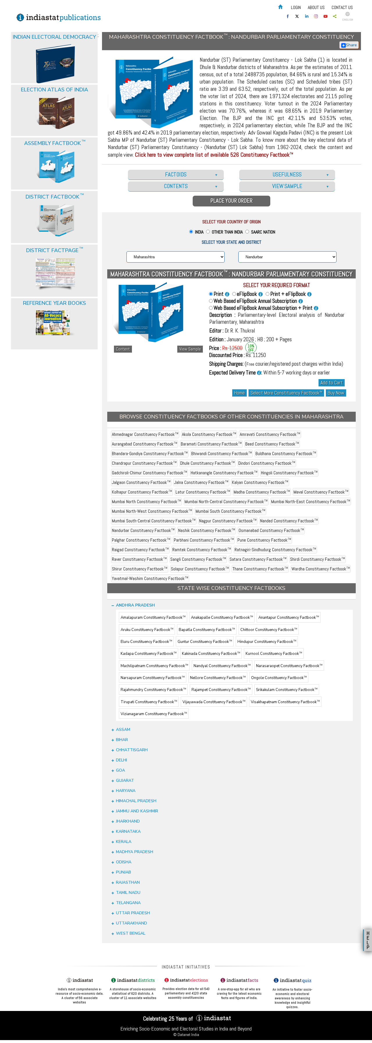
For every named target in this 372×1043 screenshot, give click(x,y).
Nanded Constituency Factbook (289, 521)
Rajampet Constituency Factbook (221, 690)
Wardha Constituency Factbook (320, 569)
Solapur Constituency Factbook (200, 569)
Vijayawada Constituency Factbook (214, 702)
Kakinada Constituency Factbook (211, 654)
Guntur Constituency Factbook (205, 641)
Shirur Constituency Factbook (139, 569)
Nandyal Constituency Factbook (222, 666)
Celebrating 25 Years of (168, 1018)
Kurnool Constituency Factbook (274, 654)
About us (316, 7)
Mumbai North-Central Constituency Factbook (226, 501)
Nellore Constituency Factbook (218, 677)
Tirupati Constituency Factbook (149, 702)
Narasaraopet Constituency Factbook (289, 666)
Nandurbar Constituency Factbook (143, 530)
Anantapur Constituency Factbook (288, 618)
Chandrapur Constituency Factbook (144, 463)
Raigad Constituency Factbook (140, 550)
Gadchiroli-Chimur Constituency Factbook (149, 473)
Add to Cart (332, 383)
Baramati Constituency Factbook (211, 444)
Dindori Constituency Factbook (266, 463)
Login (296, 7)
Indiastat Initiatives (186, 967)
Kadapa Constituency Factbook (148, 654)
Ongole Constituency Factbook (279, 677)
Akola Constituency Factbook (209, 434)
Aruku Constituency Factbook (147, 629)
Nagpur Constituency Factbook (228, 521)
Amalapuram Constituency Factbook (153, 618)
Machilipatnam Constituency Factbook (154, 666)
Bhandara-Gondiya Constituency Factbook (150, 453)
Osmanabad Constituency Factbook (271, 530)
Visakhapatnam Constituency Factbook (285, 702)
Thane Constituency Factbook (260, 569)
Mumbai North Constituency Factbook (146, 501)
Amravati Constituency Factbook (270, 434)
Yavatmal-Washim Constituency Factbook (150, 578)
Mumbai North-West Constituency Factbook (152, 511)
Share (351, 45)
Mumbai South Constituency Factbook (230, 511)
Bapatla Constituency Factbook (207, 629)
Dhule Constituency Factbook (207, 463)
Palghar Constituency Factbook (141, 540)
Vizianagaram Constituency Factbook (154, 714)
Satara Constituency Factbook (258, 559)
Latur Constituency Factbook (203, 492)
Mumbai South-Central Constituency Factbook (154, 521)
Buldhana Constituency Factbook (285, 453)
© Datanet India (186, 1034)
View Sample (190, 349)
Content (123, 349)
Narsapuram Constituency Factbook (153, 677)
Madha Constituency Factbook (262, 492)
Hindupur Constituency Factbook (266, 641)
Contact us (342, 7)
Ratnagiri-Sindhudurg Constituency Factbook (275, 550)
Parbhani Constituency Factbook (204, 540)
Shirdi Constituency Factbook (317, 559)
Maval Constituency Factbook (321, 492)
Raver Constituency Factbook (139, 559)
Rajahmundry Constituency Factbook (153, 690)
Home (239, 393)
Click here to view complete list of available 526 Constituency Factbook (214, 154)
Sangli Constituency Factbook (198, 559)
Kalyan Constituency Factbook (260, 482)
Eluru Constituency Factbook (146, 641)
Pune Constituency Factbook (264, 540)
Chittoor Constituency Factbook (268, 629)
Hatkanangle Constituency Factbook (224, 473)
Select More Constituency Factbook (286, 393)
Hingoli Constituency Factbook (289, 473)
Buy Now (336, 393)
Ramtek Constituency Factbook (201, 550)
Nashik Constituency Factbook (206, 530)
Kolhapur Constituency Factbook (142, 492)
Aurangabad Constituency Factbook (144, 444)
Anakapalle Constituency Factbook (222, 618)
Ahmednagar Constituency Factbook (145, 434)
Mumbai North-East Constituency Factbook (310, 501)
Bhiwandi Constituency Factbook (221, 453)
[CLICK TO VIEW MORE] (55, 49)
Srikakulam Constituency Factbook (286, 690)
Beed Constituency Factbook (272, 444)
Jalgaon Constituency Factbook (141, 482)
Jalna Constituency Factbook (201, 482)
